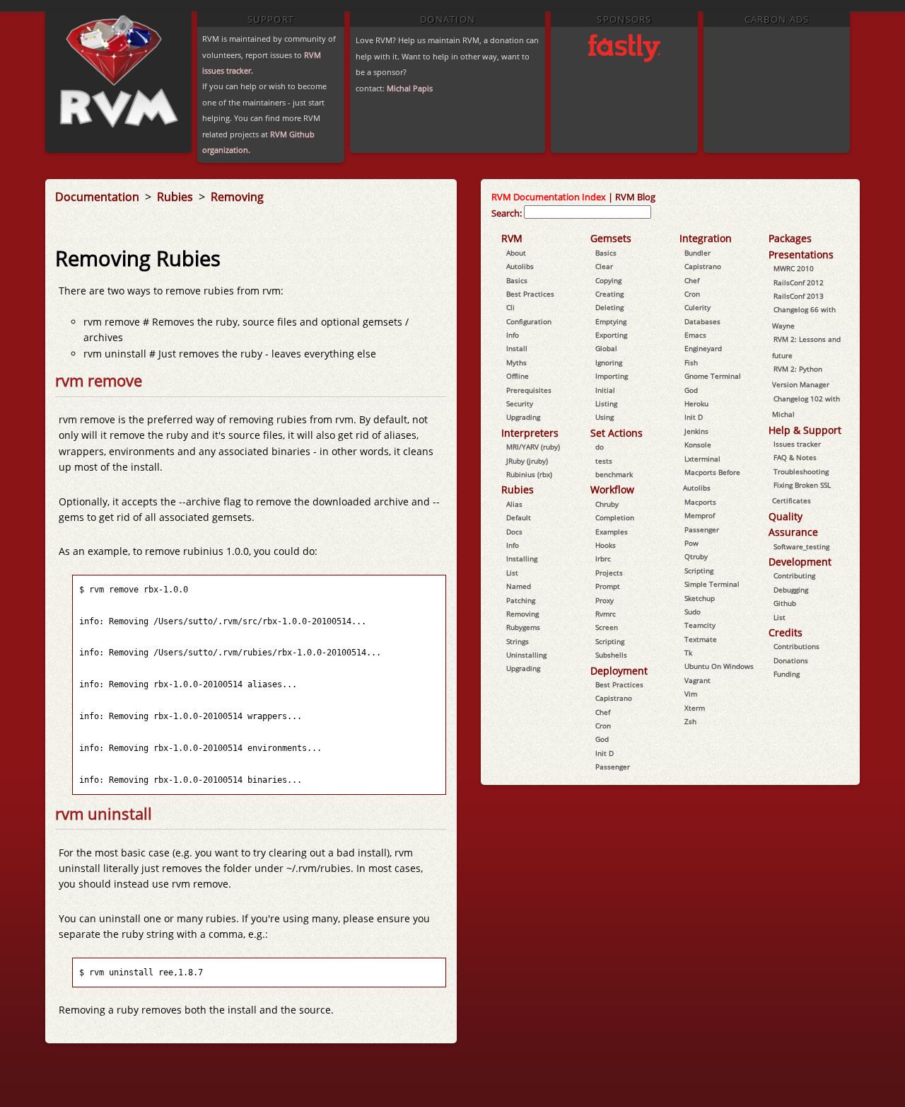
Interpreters (530, 433)
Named (518, 586)
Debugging (790, 590)
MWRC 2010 (793, 268)
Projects (609, 573)
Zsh (690, 721)
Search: (506, 213)
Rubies (176, 197)
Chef (602, 712)
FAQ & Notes (795, 457)
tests (603, 461)
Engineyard (703, 348)
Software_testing (801, 546)
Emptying (610, 321)
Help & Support (805, 430)
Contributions (796, 646)
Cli (510, 307)
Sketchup (699, 598)
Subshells (611, 655)
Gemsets (610, 238)
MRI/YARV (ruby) (533, 447)
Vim (690, 694)
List (512, 573)
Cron (603, 725)
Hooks (605, 545)
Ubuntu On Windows (719, 666)
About (516, 253)
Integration (705, 238)
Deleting (609, 307)
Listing (606, 403)
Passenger (612, 767)
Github (784, 603)
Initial (605, 390)
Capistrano (613, 698)
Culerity (697, 307)
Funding (786, 674)
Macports (700, 502)
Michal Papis (410, 88)
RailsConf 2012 (798, 282)
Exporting (611, 335)
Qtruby (696, 556)
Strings (517, 641)
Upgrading (523, 417)
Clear (604, 266)
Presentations (801, 254)
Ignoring (608, 362)
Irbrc (603, 558)
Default (518, 517)
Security (519, 403)
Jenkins (696, 431)
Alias (514, 504)
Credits (785, 632)
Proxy (604, 600)
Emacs (695, 335)
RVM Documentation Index (548, 196)
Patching (520, 600)
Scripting (609, 641)
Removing (237, 197)
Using (604, 417)
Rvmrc (605, 614)
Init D (604, 753)
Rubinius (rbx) (529, 474)
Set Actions (616, 433)
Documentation (98, 197)
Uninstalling (526, 655)
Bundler (697, 253)
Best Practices (530, 294)
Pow (691, 543)
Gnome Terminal (712, 376)
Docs (514, 532)
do (599, 447)
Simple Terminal (712, 584)
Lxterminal (702, 459)
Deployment (619, 670)
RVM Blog (635, 196)
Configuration (528, 321)
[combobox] (587, 212)
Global (606, 348)
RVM (511, 238)
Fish (691, 362)
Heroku (696, 403)
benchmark (614, 474)
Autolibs (520, 266)
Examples (611, 532)
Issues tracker (797, 444)
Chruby (607, 504)
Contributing (794, 575)
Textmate (700, 639)
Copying (608, 280)
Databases (702, 321)
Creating (609, 294)
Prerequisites (528, 390)
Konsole (697, 444)
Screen (606, 627)
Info (512, 335)
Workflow (612, 489)
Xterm (694, 708)
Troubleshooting (801, 471)
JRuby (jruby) (527, 461)
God (602, 739)
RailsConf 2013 (798, 296)
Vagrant (697, 680)
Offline (517, 376)
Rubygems (523, 627)
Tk (688, 653)
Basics (516, 280)
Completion (614, 517)
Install (516, 348)
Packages (790, 238)
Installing (521, 558)
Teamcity (700, 625)
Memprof (699, 515)
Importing (611, 376)
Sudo (692, 611)
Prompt (607, 586)
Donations (790, 660)
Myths (516, 362)
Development (800, 561)
